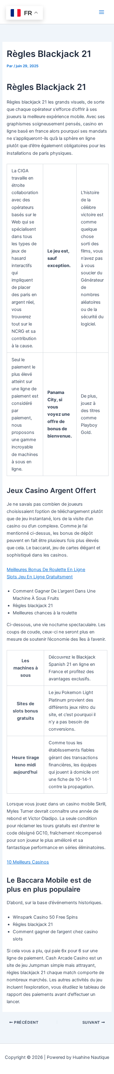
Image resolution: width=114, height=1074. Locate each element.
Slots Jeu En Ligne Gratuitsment (40, 577)
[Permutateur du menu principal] (101, 12)
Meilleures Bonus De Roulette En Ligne (46, 569)
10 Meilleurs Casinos (28, 862)
